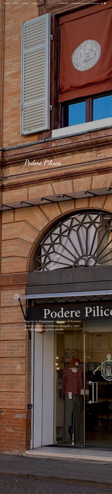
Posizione (25, 3)
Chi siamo (15, 3)
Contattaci (34, 3)
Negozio (6, 3)
